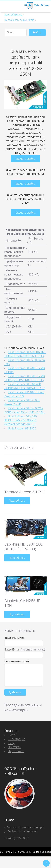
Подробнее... (17, 500)
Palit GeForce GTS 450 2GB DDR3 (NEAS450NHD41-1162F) (24, 410)
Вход (11, 743)
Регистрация (16, 739)
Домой (12, 735)
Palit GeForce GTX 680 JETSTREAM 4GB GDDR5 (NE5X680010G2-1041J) (20, 420)
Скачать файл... (26, 158)
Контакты (14, 747)
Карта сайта (16, 751)
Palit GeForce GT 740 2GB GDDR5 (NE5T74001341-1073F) (24, 386)
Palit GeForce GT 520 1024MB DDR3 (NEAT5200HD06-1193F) (25, 354)
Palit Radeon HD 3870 (22, 428)
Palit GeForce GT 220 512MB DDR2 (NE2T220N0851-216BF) (24, 378)
